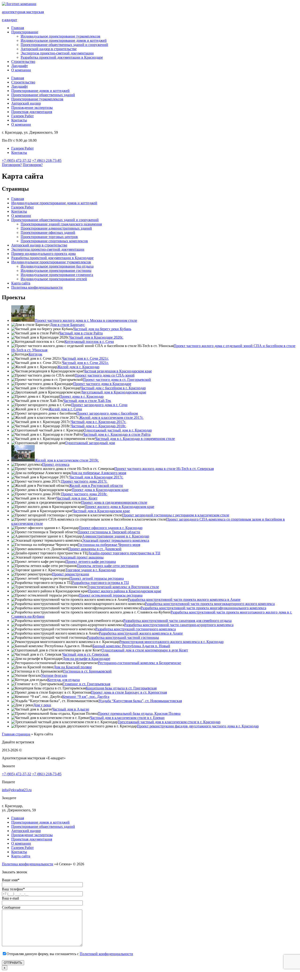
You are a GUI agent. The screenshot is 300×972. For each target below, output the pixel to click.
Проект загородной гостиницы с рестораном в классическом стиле (175, 515)
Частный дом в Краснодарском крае (101, 511)
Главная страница (16, 734)
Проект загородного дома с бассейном (107, 413)
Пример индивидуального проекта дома (43, 254)
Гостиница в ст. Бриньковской (87, 671)
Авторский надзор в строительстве (49, 49)
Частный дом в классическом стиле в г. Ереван (127, 718)
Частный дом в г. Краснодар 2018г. (98, 426)
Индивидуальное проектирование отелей (54, 279)
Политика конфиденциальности (37, 287)
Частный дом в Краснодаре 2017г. (96, 477)
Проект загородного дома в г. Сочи (99, 405)
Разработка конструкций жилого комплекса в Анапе (141, 633)
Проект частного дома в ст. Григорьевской (117, 380)
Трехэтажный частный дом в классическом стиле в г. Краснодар (169, 722)
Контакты (19, 120)
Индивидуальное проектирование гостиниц (56, 270)
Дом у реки (42, 705)
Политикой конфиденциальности (106, 954)
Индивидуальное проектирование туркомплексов (60, 36)
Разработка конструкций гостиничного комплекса (135, 629)
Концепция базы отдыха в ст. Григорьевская (121, 688)
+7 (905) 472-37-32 (16, 161)
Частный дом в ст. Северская (85, 654)
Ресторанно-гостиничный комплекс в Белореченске (139, 663)
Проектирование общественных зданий (43, 95)
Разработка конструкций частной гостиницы (123, 637)
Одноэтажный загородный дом (90, 443)
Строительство (23, 62)
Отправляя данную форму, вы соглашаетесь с (70, 954)
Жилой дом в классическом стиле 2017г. (111, 418)
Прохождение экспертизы (32, 108)
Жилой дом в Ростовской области (96, 486)
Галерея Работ (22, 116)
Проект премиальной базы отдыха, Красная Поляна (139, 713)
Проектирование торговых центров (49, 237)
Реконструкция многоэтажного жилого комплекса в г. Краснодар (171, 642)
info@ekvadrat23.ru (17, 790)
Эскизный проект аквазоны (81, 557)
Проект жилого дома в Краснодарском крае (119, 507)
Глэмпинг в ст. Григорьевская (86, 684)
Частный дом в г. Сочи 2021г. (85, 358)
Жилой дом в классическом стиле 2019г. (67, 460)
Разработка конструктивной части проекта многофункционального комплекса (203, 608)
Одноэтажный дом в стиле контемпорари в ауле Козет (144, 650)
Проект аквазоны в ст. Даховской (94, 549)
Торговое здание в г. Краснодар (90, 570)
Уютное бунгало (54, 675)
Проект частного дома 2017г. (84, 481)
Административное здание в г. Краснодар (115, 536)
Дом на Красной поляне (72, 667)
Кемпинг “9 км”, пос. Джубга (85, 697)
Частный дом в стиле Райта (81, 333)
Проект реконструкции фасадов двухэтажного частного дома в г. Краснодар (198, 726)
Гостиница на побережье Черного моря (109, 545)
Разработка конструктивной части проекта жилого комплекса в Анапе (184, 599)
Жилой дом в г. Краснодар (78, 367)
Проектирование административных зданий (56, 228)
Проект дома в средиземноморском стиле (114, 502)
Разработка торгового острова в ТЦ (100, 583)
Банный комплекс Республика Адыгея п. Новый (131, 646)
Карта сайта (20, 283)
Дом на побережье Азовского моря (98, 473)
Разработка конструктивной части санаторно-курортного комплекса (178, 625)
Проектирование (24, 32)
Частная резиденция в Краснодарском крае (117, 371)
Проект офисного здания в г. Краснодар (110, 528)
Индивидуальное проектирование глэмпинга (57, 275)
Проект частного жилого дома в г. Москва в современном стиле (86, 320)
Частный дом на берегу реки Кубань (102, 329)
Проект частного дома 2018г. (84, 494)
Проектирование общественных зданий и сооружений (64, 45)
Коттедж (35, 354)
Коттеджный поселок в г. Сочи (89, 342)
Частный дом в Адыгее (70, 709)
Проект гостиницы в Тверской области (109, 532)
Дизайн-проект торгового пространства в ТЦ (124, 553)
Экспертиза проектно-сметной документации (57, 53)
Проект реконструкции (70, 574)
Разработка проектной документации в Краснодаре (62, 57)
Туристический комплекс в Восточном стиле (123, 587)
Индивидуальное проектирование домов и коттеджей (64, 40)
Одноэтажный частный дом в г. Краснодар (117, 430)
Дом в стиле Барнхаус (67, 325)
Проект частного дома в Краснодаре (102, 384)
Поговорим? (12, 165)
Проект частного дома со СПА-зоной (105, 375)
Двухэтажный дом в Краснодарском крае (113, 392)
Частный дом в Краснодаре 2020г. (96, 337)
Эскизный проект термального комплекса (115, 540)
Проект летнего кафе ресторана (90, 562)
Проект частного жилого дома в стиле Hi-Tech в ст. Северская (164, 469)
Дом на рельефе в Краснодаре (86, 659)
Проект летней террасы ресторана (96, 578)
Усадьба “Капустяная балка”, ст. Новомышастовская (140, 701)
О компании (21, 70)
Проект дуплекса (55, 464)
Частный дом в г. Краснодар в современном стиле (135, 439)
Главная (17, 28)
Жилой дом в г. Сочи (65, 409)
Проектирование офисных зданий (48, 232)
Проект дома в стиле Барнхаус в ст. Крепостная (129, 692)
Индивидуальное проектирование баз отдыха (57, 266)
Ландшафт (19, 66)
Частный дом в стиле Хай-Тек (87, 401)
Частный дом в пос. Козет (77, 498)
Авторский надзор (26, 103)
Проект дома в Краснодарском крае (100, 490)
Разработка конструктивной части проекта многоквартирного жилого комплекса (210, 604)
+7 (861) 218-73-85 (46, 161)
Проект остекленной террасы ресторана (110, 595)
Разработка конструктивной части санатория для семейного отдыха (177, 621)
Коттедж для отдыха (63, 680)
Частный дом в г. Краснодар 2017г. (98, 422)
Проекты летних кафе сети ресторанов (108, 566)
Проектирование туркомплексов (37, 99)
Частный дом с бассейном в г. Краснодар (113, 388)
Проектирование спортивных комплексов (54, 241)
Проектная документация (31, 112)
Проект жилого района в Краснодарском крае (124, 591)
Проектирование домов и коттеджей (40, 91)
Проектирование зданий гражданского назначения (61, 224)
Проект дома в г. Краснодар (81, 396)
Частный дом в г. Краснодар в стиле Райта (116, 434)
